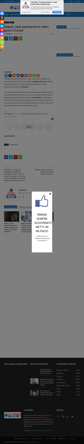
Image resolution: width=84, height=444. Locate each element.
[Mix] (2, 38)
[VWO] (30, 12)
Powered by (25, 12)
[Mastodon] (2, 34)
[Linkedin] (2, 26)
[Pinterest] (2, 30)
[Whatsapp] (2, 42)
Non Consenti (45, 12)
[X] (2, 18)
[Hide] (1, 50)
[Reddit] (2, 22)
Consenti (57, 12)
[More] (2, 46)
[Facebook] (2, 13)
